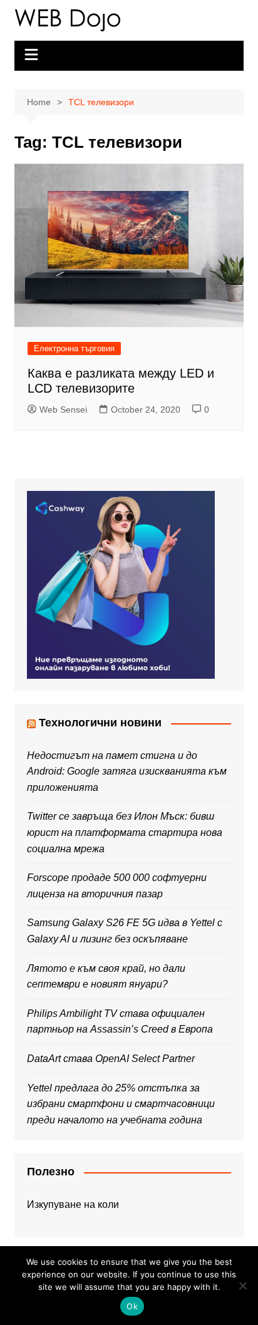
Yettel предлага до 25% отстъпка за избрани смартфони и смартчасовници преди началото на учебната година (121, 1104)
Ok (132, 1306)
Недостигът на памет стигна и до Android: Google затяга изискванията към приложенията (127, 771)
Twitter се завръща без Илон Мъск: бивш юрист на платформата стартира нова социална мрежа (124, 832)
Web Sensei (63, 410)
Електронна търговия (74, 348)
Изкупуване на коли (73, 1204)
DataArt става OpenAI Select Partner (111, 1058)
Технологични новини (100, 722)
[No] (242, 1285)
